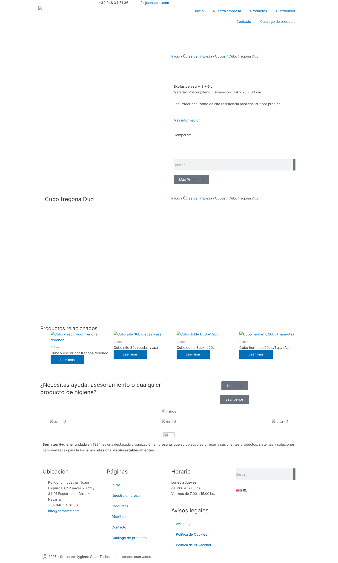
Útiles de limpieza (197, 56)
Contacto (243, 21)
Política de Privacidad (193, 545)
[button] (175, 151)
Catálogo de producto (277, 21)
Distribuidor (285, 11)
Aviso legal (184, 524)
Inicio (199, 11)
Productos (258, 11)
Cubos (220, 56)
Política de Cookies (191, 534)
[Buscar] (294, 164)
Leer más (67, 360)
